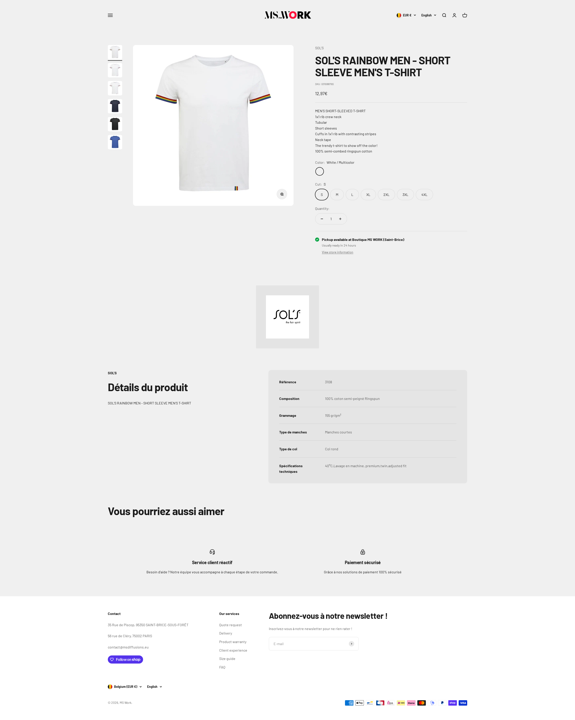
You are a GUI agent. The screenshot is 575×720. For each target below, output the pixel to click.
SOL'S (319, 48)
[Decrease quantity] (321, 218)
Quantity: (322, 208)
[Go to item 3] (115, 89)
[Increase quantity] (340, 218)
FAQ (222, 667)
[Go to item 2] (115, 71)
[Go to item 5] (115, 125)
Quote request (230, 625)
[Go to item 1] (115, 53)
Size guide (227, 658)
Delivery (225, 633)
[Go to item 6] (115, 143)
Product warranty (232, 641)
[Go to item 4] (115, 107)
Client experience (233, 650)
